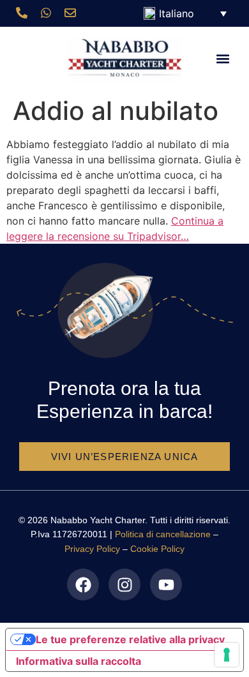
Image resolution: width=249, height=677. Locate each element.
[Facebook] (83, 584)
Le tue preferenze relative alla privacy (130, 639)
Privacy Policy (92, 549)
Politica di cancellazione (163, 534)
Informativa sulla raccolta (78, 661)
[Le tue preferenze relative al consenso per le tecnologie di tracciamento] (227, 655)
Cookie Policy (157, 549)
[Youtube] (166, 584)
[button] (222, 59)
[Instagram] (124, 584)
